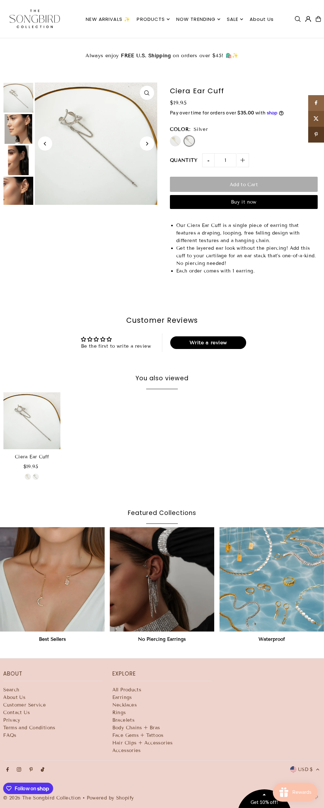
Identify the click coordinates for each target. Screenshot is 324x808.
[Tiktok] (42, 770)
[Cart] (318, 19)
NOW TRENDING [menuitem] (196, 19)
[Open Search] (298, 19)
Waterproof (272, 639)
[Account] (308, 19)
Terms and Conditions (29, 728)
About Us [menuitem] (262, 19)
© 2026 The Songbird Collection (43, 798)
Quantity (183, 160)
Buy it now (244, 202)
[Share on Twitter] (316, 119)
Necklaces (124, 705)
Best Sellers (52, 639)
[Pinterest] (31, 770)
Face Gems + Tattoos (138, 735)
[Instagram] (19, 770)
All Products (126, 690)
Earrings (122, 697)
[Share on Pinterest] (316, 135)
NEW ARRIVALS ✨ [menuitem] (108, 19)
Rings (119, 712)
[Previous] (45, 144)
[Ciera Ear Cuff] (31, 421)
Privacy (12, 720)
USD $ (305, 769)
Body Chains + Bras (136, 728)
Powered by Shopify (110, 798)
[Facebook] (7, 770)
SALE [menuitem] (233, 19)
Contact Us (16, 712)
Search (11, 690)
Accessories (126, 750)
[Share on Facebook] (316, 103)
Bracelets (123, 720)
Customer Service (24, 705)
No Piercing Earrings (162, 639)
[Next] (147, 144)
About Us (14, 697)
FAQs (9, 735)
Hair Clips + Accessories (142, 743)
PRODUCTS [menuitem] (151, 19)
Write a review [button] (208, 343)
